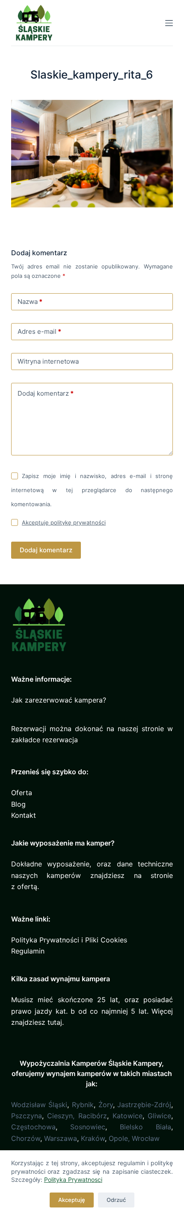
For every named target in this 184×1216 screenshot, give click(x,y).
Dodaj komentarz (46, 393)
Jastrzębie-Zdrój (144, 1104)
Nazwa (30, 301)
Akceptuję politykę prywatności (64, 522)
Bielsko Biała (145, 1127)
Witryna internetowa (48, 361)
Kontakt (23, 815)
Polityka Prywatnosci (73, 1179)
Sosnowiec (87, 1127)
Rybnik (83, 1104)
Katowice (127, 1115)
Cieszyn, (60, 1115)
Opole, (119, 1138)
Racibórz (92, 1115)
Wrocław (146, 1138)
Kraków (93, 1138)
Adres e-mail (39, 331)
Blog (18, 804)
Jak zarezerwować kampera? (58, 700)
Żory (105, 1104)
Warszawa (60, 1138)
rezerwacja (60, 739)
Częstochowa (33, 1127)
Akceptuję (71, 1199)
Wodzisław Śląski (39, 1104)
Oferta (21, 792)
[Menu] (169, 23)
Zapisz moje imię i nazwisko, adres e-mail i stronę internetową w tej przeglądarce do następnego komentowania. (92, 489)
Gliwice (159, 1115)
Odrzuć (116, 1199)
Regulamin (28, 951)
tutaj (54, 1022)
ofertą (27, 886)
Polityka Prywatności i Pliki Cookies (69, 940)
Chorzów (25, 1138)
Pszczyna (26, 1115)
